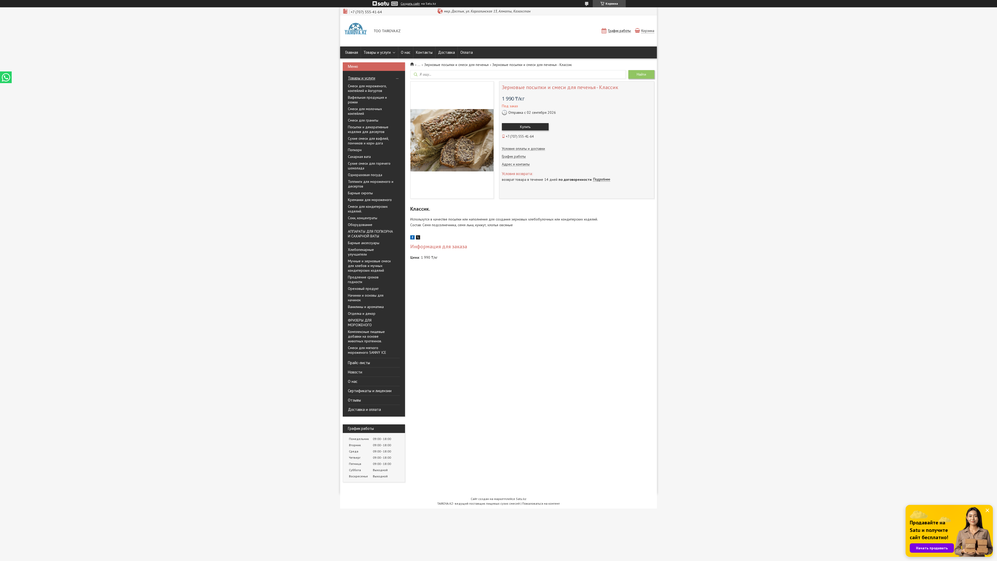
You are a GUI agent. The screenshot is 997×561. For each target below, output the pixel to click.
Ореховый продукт (363, 288)
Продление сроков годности (363, 279)
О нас (405, 52)
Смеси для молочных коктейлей (365, 111)
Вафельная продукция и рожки (367, 99)
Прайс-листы (359, 362)
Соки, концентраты (362, 218)
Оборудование (360, 224)
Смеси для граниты (363, 120)
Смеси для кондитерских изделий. (368, 208)
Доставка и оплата (364, 409)
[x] (418, 238)
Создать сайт (410, 3)
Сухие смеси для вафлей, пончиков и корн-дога (368, 140)
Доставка (446, 52)
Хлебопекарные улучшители (361, 252)
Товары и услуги (377, 52)
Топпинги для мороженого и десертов (370, 184)
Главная (351, 52)
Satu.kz (521, 499)
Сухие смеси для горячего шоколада (369, 165)
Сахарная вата (359, 156)
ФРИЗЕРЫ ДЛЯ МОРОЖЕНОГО (360, 322)
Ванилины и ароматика (366, 306)
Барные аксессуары (363, 243)
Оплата (466, 52)
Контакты (424, 52)
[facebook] (412, 238)
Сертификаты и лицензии (370, 390)
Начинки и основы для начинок (365, 297)
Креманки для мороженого (370, 199)
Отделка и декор (361, 313)
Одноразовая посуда (365, 174)
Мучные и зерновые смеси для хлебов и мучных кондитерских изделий (369, 266)
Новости (355, 372)
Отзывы (354, 400)
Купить (525, 126)
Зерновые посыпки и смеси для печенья (456, 64)
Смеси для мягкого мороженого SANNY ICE (367, 350)
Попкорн (355, 150)
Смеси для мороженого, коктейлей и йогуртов (367, 88)
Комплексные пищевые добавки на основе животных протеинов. (366, 336)
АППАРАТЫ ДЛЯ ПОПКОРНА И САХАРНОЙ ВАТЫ (370, 233)
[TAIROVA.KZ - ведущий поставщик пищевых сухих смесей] (356, 31)
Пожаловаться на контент (541, 503)
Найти (641, 74)
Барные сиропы (360, 193)
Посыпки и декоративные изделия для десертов (368, 129)
